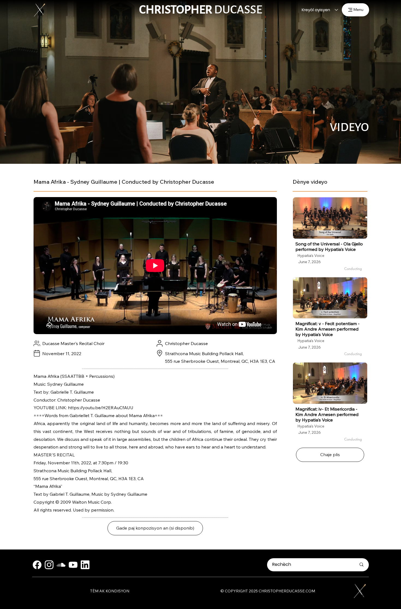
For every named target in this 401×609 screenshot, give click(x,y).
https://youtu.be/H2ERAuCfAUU (100, 407)
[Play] (330, 217)
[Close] (37, 565)
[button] (155, 528)
